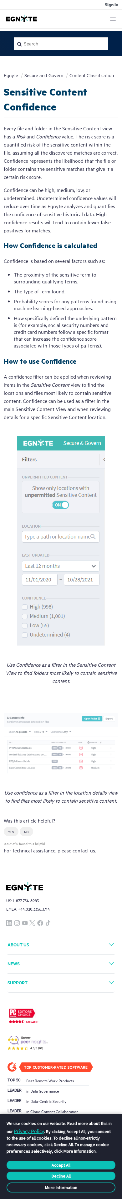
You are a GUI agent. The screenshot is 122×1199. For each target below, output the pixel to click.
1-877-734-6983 (26, 900)
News (14, 963)
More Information (61, 1187)
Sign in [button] (111, 4)
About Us (18, 944)
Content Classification (91, 75)
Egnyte (11, 75)
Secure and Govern (43, 75)
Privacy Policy (29, 1130)
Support (18, 982)
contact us (84, 850)
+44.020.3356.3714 (34, 909)
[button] (11, 831)
